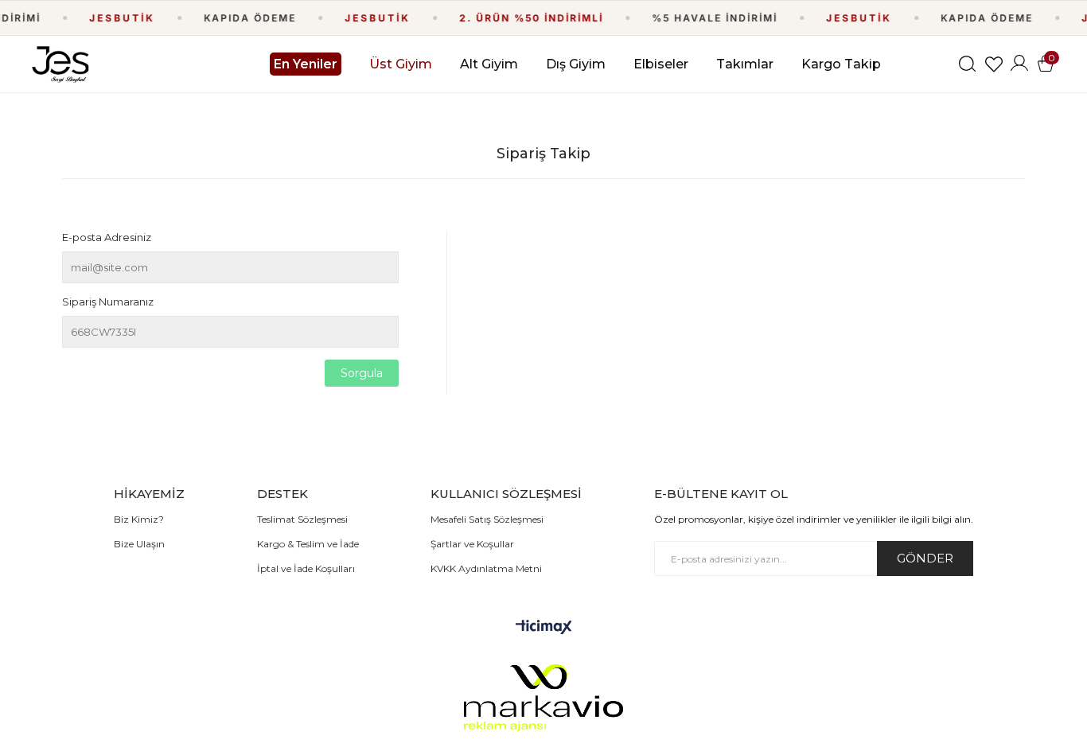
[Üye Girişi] (1019, 64)
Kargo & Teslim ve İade (308, 544)
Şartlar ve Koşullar (472, 544)
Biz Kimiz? (139, 519)
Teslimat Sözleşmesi (302, 519)
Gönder (925, 558)
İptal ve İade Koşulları (306, 568)
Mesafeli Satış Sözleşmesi (487, 519)
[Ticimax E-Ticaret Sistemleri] (544, 628)
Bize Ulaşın (139, 544)
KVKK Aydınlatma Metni (486, 568)
